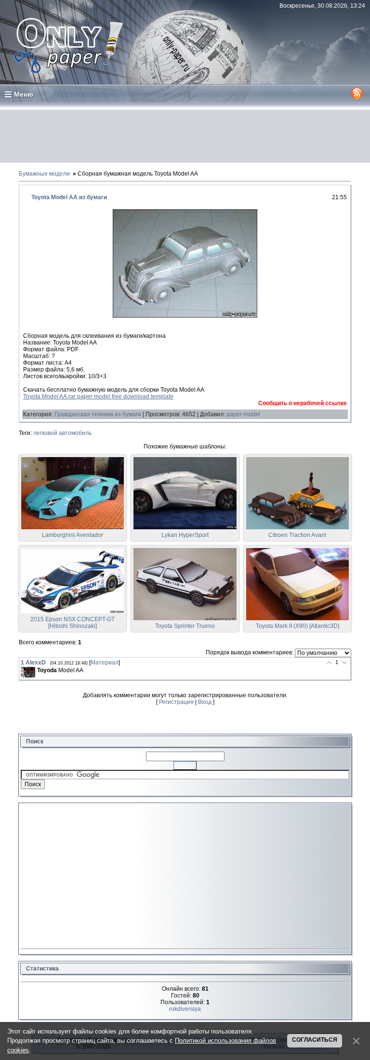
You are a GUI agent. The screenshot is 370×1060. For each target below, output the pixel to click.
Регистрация (176, 702)
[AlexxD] (28, 672)
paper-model (243, 414)
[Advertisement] (185, 136)
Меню (23, 94)
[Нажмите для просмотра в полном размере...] (185, 315)
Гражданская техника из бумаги (97, 414)
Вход (204, 702)
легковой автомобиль (62, 433)
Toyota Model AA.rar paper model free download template (98, 396)
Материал (105, 662)
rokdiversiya (185, 1009)
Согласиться (314, 1039)
